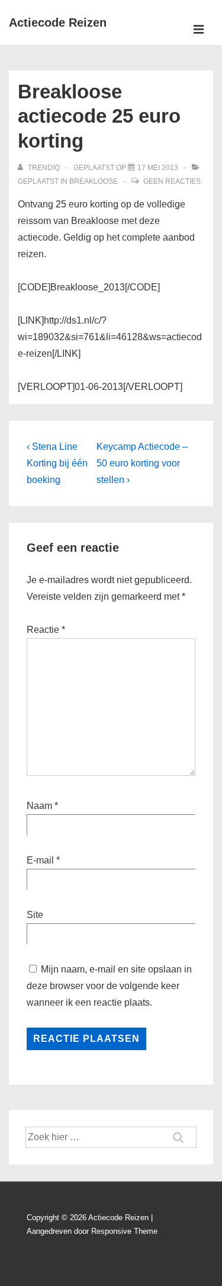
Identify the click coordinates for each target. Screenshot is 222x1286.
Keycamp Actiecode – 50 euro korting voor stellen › (142, 463)
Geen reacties (172, 181)
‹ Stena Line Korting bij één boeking (57, 463)
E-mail (40, 860)
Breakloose (93, 181)
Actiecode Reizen (58, 22)
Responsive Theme (124, 1231)
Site (35, 915)
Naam (39, 806)
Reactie (46, 630)
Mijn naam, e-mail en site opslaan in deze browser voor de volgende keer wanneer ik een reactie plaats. (109, 985)
